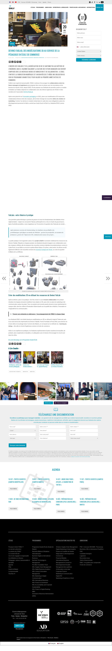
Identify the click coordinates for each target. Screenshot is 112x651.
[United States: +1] (78, 47)
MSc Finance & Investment (40, 582)
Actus (39, 2)
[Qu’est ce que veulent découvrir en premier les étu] (84, 391)
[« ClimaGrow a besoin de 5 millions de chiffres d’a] (65, 391)
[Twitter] (97, 2)
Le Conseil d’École (14, 553)
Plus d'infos (13, 489)
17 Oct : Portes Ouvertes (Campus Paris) (91, 480)
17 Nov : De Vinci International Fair (18, 500)
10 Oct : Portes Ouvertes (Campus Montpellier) (17, 480)
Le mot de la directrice (14, 549)
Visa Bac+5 (11, 573)
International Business (62, 560)
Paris (12, 616)
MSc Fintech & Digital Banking (41, 589)
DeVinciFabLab (28, 92)
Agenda (44, 2)
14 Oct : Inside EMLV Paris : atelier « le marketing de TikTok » (65, 482)
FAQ (9, 567)
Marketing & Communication (64, 573)
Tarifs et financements (86, 560)
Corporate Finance (61, 571)
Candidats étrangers (86, 553)
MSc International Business (40, 580)
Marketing (41, 57)
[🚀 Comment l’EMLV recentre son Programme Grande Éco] (103, 391)
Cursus (12, 44)
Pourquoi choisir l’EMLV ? (16, 547)
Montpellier (24, 616)
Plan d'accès (50, 637)
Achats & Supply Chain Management (66, 547)
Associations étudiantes (27, 57)
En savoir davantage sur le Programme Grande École (22, 340)
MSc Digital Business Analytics (41, 569)
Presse (49, 2)
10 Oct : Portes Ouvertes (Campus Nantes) (40, 480)
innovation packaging (29, 96)
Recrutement (19, 629)
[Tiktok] (92, 2)
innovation (36, 57)
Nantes (18, 616)
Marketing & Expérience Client (65, 578)
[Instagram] (90, 2)
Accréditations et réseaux (15, 558)
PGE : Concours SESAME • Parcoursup (27, 2)
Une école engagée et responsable (18, 556)
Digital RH (59, 576)
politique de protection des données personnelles (80, 456)
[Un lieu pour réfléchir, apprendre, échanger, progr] (28, 391)
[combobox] (52, 426)
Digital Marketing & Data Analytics (66, 549)
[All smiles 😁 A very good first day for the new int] (9, 391)
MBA (33, 591)
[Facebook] (95, 2)
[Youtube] (102, 2)
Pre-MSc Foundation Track (40, 564)
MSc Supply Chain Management (41, 567)
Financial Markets (61, 558)
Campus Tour (19, 626)
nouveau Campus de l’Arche (44, 249)
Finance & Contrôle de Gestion (65, 551)
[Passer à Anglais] (13, 2)
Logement (83, 556)
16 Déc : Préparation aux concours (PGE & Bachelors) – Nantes (90, 502)
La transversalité (13, 571)
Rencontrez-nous (85, 558)
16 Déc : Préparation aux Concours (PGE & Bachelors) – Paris (66, 502)
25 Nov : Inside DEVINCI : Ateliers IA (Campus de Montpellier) (43, 500)
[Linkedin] (99, 2)
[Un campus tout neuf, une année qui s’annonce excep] (47, 391)
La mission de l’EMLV (14, 551)
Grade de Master (13, 569)
